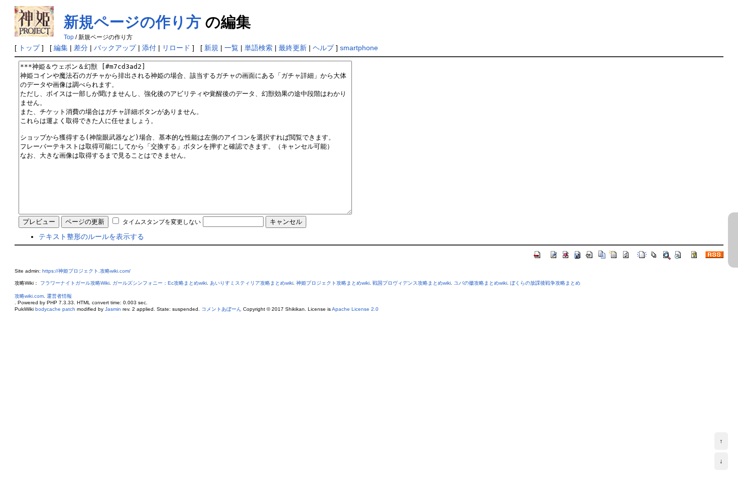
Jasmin (113, 309)
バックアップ (115, 48)
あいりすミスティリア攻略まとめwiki (251, 283)
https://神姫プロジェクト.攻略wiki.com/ (86, 271)
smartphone (359, 48)
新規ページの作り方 (132, 22)
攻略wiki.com (29, 296)
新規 (211, 48)
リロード (176, 48)
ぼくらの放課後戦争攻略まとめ (545, 283)
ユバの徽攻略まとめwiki (480, 283)
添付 (149, 48)
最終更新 (293, 48)
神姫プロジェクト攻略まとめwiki (333, 283)
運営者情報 (59, 296)
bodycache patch (55, 309)
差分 (81, 48)
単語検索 (258, 48)
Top (69, 37)
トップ (29, 48)
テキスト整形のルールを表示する (91, 236)
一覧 (231, 48)
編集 (61, 48)
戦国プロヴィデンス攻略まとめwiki (412, 283)
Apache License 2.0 (355, 309)
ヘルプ (323, 48)
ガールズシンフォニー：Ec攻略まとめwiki (159, 283)
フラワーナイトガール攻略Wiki (74, 283)
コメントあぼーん (221, 309)
